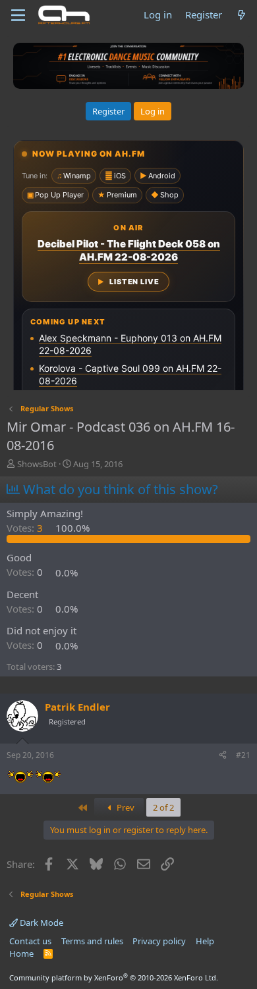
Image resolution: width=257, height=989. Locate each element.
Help (205, 941)
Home (21, 953)
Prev (124, 807)
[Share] (222, 755)
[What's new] (241, 15)
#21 (243, 755)
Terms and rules (92, 941)
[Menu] (18, 15)
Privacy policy (159, 941)
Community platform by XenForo (113, 977)
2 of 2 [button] (163, 807)
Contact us (30, 941)
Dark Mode (40, 922)
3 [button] (26, 527)
